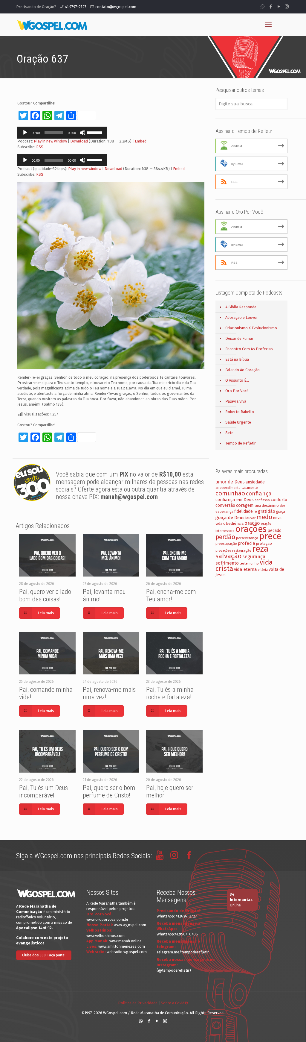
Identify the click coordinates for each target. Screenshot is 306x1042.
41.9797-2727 (75, 6)
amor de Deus (230, 482)
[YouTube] (279, 6)
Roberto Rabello (239, 411)
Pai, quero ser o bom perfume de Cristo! (109, 791)
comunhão (230, 493)
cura (258, 506)
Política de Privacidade (137, 1003)
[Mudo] (82, 133)
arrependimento (228, 488)
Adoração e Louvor (241, 317)
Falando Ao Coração (242, 370)
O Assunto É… (237, 380)
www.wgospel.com (130, 925)
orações (251, 529)
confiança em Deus (234, 499)
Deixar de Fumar (239, 338)
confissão (262, 500)
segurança (253, 556)
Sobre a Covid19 (174, 1003)
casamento (249, 488)
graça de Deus (229, 517)
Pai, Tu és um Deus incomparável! (43, 791)
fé (255, 511)
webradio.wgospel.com (127, 952)
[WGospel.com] (52, 24)
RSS (39, 147)
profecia (246, 543)
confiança (259, 493)
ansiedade (255, 482)
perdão (225, 537)
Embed (140, 141)
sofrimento (227, 563)
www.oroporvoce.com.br (107, 919)
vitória (263, 570)
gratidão (266, 511)
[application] (62, 133)
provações (223, 551)
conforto (279, 499)
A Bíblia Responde (240, 307)
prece (270, 536)
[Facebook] (270, 6)
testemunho (249, 563)
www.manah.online (125, 941)
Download (79, 141)
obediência (233, 523)
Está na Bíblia (237, 359)
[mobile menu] (268, 24)
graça (280, 511)
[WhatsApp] (262, 6)
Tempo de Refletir (240, 443)
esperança (224, 511)
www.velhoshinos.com (105, 935)
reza (260, 549)
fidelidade (243, 511)
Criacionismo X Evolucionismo (251, 328)
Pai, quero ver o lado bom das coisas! (45, 595)
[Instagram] (287, 6)
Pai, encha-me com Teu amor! (171, 595)
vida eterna (245, 569)
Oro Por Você (237, 391)
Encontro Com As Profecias (249, 349)
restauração (241, 550)
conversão (225, 505)
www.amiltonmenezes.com (121, 946)
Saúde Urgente (238, 422)
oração (252, 523)
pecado (274, 530)
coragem (245, 505)
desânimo (270, 505)
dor (282, 506)
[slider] (95, 132)
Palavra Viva (235, 401)
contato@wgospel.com (115, 6)
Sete (229, 432)
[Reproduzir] (25, 133)
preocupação (226, 544)
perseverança (247, 538)
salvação (228, 556)
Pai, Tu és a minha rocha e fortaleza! (170, 693)
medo (264, 517)
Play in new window (50, 141)
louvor (250, 518)
